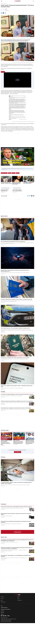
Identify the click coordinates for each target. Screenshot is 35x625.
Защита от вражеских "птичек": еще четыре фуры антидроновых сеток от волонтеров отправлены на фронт (6, 442)
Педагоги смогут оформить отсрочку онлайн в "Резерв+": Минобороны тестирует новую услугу (16, 386)
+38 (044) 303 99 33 (17, 532)
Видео (18, 596)
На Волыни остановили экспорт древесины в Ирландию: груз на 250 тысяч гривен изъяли (17, 401)
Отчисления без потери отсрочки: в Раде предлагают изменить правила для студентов (16, 506)
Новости (2, 598)
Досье (2, 600)
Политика (5, 3)
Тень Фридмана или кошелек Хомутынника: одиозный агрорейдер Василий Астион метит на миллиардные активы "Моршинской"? (17, 540)
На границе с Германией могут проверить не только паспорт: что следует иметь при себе (16, 299)
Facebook (26, 168)
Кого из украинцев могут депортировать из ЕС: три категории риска (13, 241)
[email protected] (8, 621)
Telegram (24, 168)
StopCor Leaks (4, 537)
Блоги (18, 598)
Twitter (31, 168)
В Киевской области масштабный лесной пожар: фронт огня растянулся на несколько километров (16, 522)
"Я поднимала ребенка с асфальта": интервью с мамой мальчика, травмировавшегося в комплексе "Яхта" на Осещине (16, 483)
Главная (2, 3)
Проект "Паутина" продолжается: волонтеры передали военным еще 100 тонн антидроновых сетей (18, 442)
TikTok (6, 169)
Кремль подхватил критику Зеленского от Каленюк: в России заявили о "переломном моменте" (16, 514)
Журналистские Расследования (5, 609)
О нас (1, 605)
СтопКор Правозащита (4, 607)
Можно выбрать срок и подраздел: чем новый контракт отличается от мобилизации (16, 408)
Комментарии (5, 195)
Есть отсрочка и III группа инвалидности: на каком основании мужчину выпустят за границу (17, 394)
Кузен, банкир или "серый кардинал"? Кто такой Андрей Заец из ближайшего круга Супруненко (16, 556)
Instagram (3, 169)
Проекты (2, 596)
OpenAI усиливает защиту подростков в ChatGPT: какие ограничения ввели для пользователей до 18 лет (15, 271)
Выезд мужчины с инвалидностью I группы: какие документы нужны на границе (15, 357)
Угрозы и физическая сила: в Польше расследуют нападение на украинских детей (15, 328)
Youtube (29, 168)
